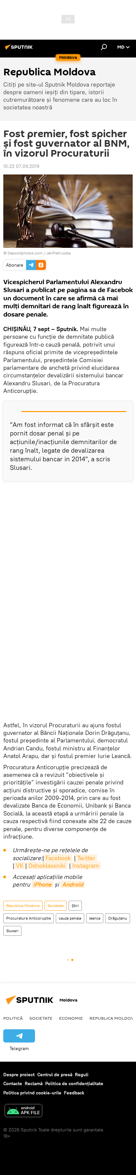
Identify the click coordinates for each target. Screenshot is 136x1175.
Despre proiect (19, 1075)
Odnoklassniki (47, 865)
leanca (94, 918)
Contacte (12, 1083)
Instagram (85, 865)
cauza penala (70, 918)
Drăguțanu (117, 918)
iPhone (42, 884)
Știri (75, 905)
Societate (56, 905)
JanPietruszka (58, 252)
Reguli (81, 1075)
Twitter (86, 858)
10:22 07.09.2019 (21, 166)
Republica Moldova (23, 905)
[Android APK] (23, 1111)
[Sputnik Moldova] (19, 50)
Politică (13, 1018)
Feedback (74, 1093)
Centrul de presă (54, 1075)
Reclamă (34, 1083)
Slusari (12, 930)
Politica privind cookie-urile (32, 1093)
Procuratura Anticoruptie (28, 918)
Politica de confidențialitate (74, 1083)
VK (19, 865)
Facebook (58, 858)
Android (72, 884)
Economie (71, 1018)
